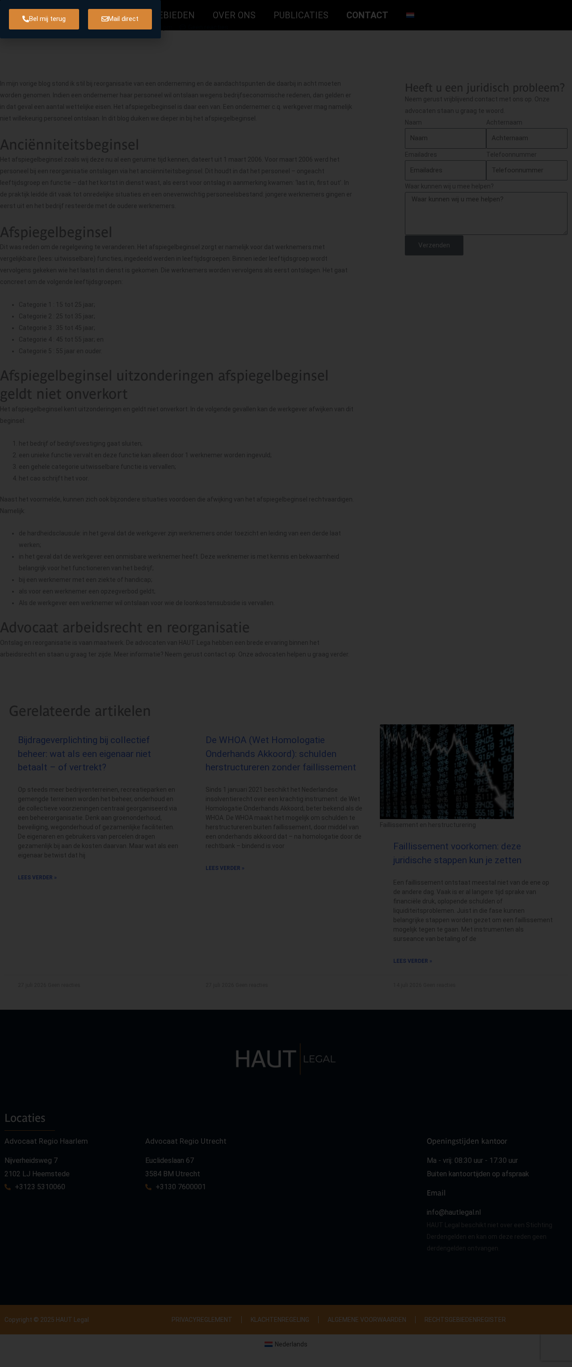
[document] (286, 683)
